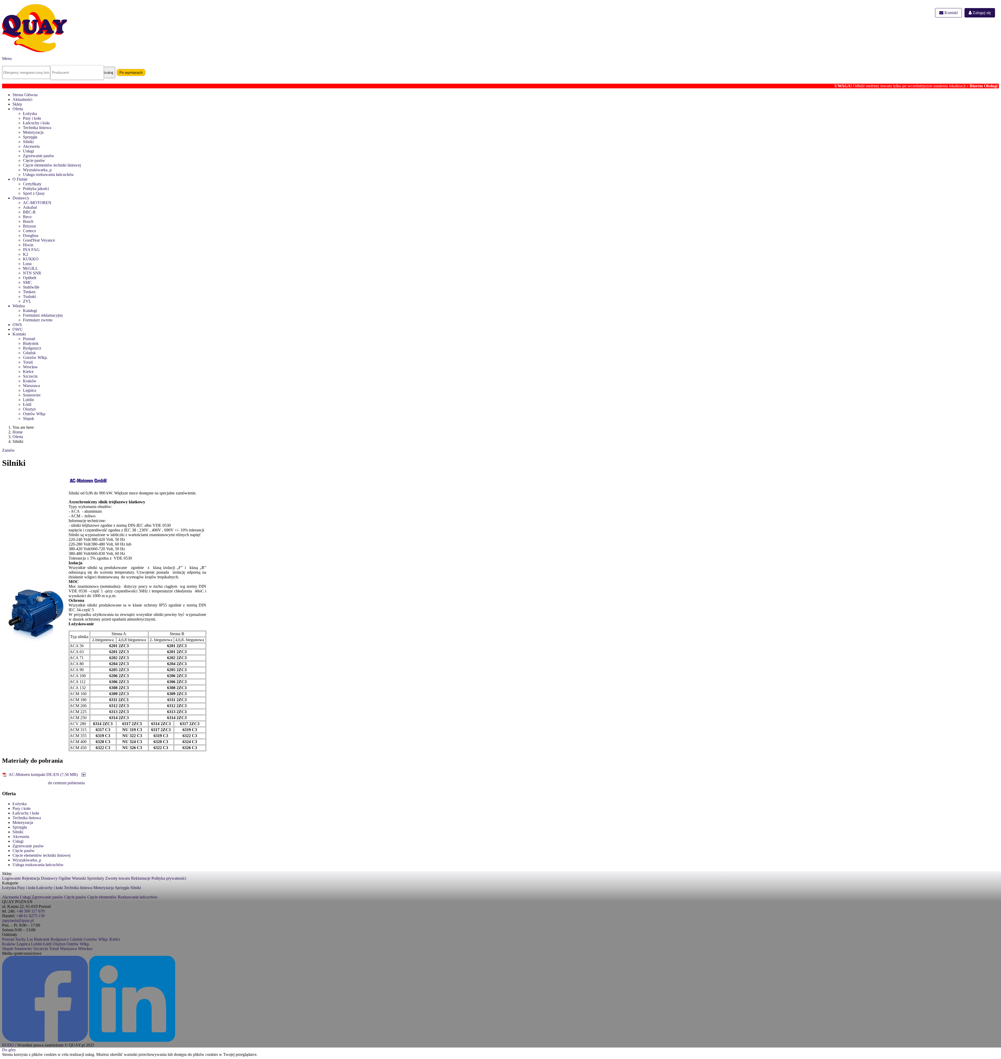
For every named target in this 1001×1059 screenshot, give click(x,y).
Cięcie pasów (34, 160)
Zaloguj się (981, 12)
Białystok (31, 343)
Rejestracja (31, 878)
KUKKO (31, 259)
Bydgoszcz (32, 348)
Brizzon (29, 226)
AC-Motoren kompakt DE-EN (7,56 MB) (43, 774)
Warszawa (31, 385)
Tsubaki (29, 296)
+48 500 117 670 (30, 911)
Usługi (28, 151)
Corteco (29, 231)
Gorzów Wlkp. (35, 357)
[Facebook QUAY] (45, 1040)
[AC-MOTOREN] (88, 485)
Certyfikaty (32, 184)
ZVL (27, 301)
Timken (29, 292)
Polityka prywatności (168, 878)
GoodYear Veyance (39, 240)
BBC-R (29, 212)
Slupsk (28, 418)
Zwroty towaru (117, 878)
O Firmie (20, 179)
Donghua (30, 235)
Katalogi (30, 310)
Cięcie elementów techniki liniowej (52, 165)
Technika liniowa (37, 127)
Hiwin (28, 245)
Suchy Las (24, 939)
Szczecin (30, 376)
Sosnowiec (32, 395)
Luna (27, 263)
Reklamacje (140, 878)
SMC (27, 282)
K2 (25, 254)
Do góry (9, 1050)
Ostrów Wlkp (34, 414)
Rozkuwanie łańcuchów (138, 897)
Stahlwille (31, 287)
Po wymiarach (131, 72)
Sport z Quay (34, 193)
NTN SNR (32, 273)
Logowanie (11, 878)
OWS (17, 324)
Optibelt (29, 278)
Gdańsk (29, 353)
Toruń (28, 362)
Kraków (29, 381)
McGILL (30, 268)
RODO (8, 1045)
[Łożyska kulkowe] (84, 775)
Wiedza (19, 306)
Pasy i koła (32, 118)
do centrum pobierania (66, 783)
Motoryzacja (33, 132)
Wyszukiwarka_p (37, 170)
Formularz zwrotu (37, 320)
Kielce (28, 371)
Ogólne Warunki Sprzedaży (81, 878)
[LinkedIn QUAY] (132, 1040)
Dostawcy (21, 198)
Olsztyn (29, 409)
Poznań (29, 338)
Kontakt (950, 12)
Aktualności (22, 99)
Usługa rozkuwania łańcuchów (48, 174)
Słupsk (7, 948)
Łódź (27, 404)
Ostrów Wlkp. (78, 944)
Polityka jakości (36, 188)
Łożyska (30, 113)
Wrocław (30, 367)
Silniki (28, 141)
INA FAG (31, 249)
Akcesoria (31, 146)
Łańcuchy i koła (36, 123)
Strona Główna (25, 95)
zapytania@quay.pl (18, 920)
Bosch (28, 221)
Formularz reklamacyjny (43, 315)
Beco (27, 217)
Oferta (18, 109)
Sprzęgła (30, 137)
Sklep (17, 104)
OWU (18, 329)
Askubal (30, 207)
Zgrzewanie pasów (38, 156)
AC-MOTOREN (37, 202)
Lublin (28, 399)
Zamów (8, 450)
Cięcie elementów (102, 897)
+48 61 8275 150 (30, 916)
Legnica (29, 390)
